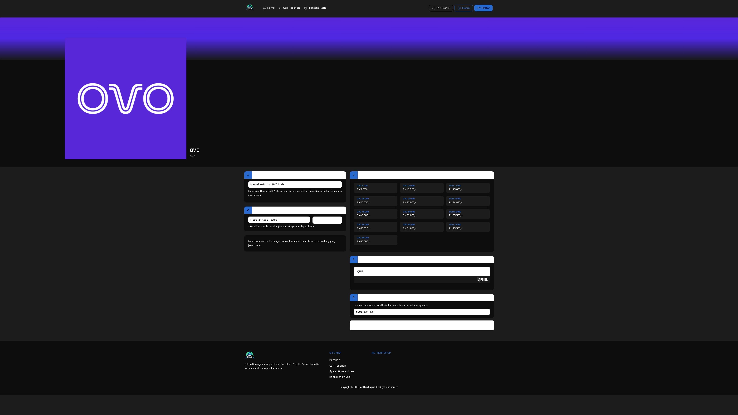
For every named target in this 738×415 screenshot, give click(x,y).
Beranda (334, 360)
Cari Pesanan (291, 8)
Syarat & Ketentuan (341, 371)
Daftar (486, 8)
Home (271, 8)
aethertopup (367, 387)
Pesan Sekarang (423, 325)
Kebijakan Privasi (340, 377)
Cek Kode (327, 220)
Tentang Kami (317, 8)
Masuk (466, 8)
